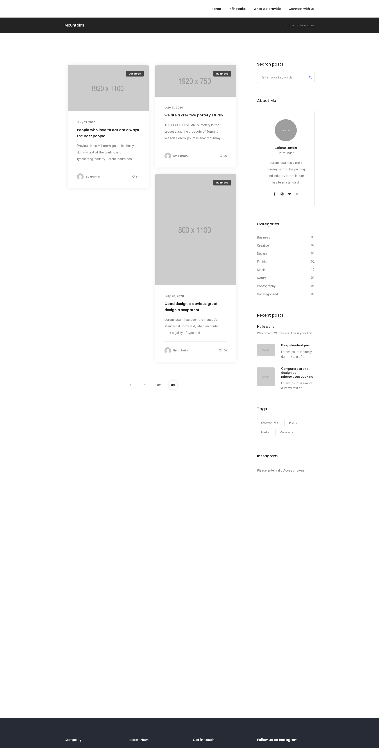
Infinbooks (237, 9)
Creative (263, 246)
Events (293, 422)
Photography (266, 286)
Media (261, 270)
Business (135, 73)
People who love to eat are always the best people (108, 133)
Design (262, 254)
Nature (262, 278)
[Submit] (310, 78)
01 (145, 385)
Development (269, 422)
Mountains (286, 432)
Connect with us (302, 9)
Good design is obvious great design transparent (191, 306)
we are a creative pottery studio (193, 115)
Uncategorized (267, 294)
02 (159, 385)
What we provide (267, 9)
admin (95, 177)
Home (216, 9)
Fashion (262, 262)
